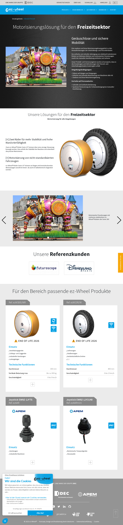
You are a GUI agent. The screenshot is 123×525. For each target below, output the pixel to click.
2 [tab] (51, 237)
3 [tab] (54, 237)
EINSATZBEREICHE (77, 10)
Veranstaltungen (63, 3)
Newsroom (102, 10)
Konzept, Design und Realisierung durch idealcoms (56, 522)
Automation (91, 10)
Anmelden (103, 3)
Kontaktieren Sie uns (120, 263)
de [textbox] (115, 3)
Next (119, 220)
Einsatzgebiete (17, 19)
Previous (4, 220)
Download (89, 3)
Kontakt (113, 10)
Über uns (77, 3)
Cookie (96, 522)
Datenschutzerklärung (84, 522)
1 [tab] (48, 237)
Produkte (65, 10)
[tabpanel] (61, 218)
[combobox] (115, 2)
